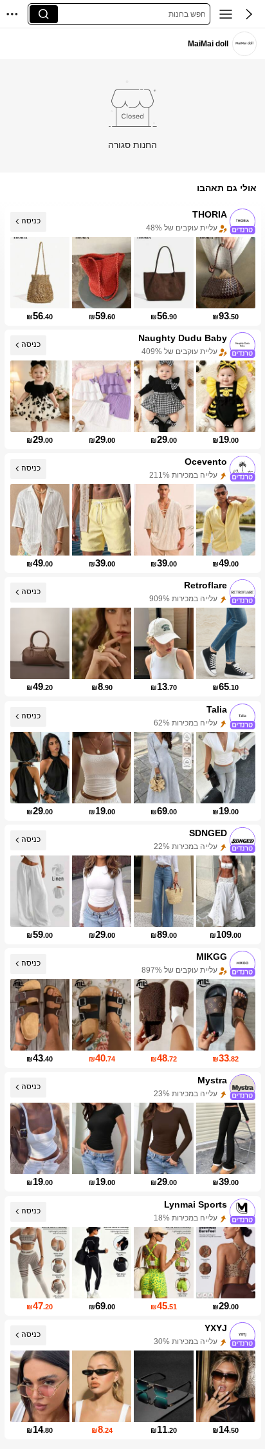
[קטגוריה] (225, 14)
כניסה (31, 220)
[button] (248, 14)
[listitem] (133, 266)
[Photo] (242, 221)
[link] (244, 43)
